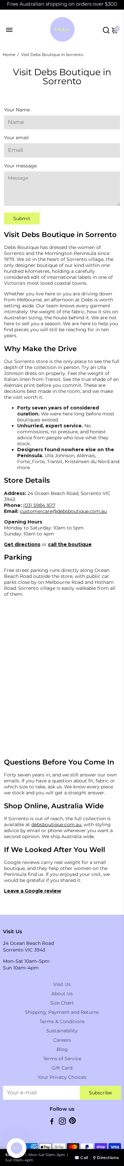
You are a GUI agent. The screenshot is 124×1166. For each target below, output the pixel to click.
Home (9, 54)
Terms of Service (62, 1058)
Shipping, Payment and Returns (62, 1012)
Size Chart (62, 1003)
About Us (62, 993)
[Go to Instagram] (62, 1122)
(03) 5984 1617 (39, 505)
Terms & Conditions (62, 1021)
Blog (62, 1049)
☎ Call (81, 1157)
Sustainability (62, 1030)
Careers (62, 1040)
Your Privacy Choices (62, 1077)
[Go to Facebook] (52, 1122)
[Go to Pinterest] (72, 1122)
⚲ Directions (106, 1157)
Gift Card (62, 1068)
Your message (20, 166)
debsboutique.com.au (56, 825)
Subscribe (100, 1093)
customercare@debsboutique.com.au (63, 511)
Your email (16, 138)
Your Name (17, 110)
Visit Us (62, 984)
